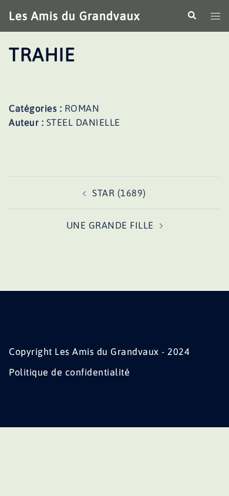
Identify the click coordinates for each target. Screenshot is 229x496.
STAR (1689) (119, 192)
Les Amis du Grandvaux (74, 15)
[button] (191, 16)
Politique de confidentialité (69, 372)
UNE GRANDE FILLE (110, 225)
